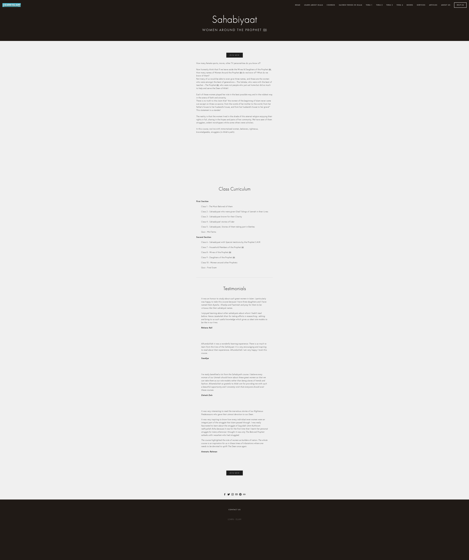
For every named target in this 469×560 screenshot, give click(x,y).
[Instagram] (232, 494)
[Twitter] (228, 494)
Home (297, 5)
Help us (460, 5)
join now (234, 55)
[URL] (244, 494)
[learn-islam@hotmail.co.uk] (236, 494)
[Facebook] (225, 494)
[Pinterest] (240, 494)
